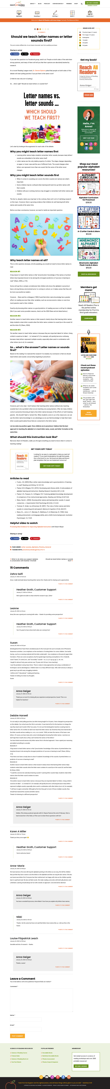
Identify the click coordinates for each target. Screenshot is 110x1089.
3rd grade (83, 45)
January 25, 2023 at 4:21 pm (17, 611)
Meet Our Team (88, 138)
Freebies (69, 3)
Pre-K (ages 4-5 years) (87, 35)
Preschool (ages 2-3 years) (88, 32)
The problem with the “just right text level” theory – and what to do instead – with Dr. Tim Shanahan (89, 402)
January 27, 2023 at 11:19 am (23, 694)
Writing (54, 16)
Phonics (42, 547)
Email (12, 1025)
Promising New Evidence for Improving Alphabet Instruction (30, 527)
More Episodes (88, 413)
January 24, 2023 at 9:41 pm (17, 718)
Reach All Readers (17, 3)
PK (37, 29)
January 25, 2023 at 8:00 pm (24, 850)
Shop (76, 3)
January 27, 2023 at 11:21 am (23, 810)
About (32, 3)
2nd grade (84, 42)
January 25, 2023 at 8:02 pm (24, 627)
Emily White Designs (81, 1085)
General (48, 547)
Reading (36, 16)
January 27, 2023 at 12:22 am (18, 576)
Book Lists (90, 16)
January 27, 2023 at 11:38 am (24, 592)
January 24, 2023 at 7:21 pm (17, 834)
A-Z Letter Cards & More (89, 231)
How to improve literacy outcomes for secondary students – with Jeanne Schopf (89, 377)
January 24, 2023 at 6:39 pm (18, 868)
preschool (26, 550)
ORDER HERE (88, 95)
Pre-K (42, 550)
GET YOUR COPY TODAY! (51, 466)
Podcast (47, 3)
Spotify (89, 359)
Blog (39, 3)
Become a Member (92, 3)
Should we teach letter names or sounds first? (59, 560)
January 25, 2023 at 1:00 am (24, 919)
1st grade (83, 40)
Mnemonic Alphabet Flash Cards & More (88, 264)
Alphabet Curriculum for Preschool (88, 198)
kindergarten (35, 550)
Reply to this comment (66, 584)
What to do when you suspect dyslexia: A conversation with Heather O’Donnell (24, 560)
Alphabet (19, 16)
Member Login (92, 5)
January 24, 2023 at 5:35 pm (18, 941)
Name (12, 1015)
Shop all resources (88, 274)
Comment (14, 986)
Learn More (88, 318)
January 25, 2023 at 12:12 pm (18, 645)
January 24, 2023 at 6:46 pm (24, 898)
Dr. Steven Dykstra (39, 70)
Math (72, 16)
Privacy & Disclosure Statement (61, 1085)
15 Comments (41, 32)
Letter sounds (26, 547)
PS (35, 29)
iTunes (88, 357)
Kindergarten (84, 37)
